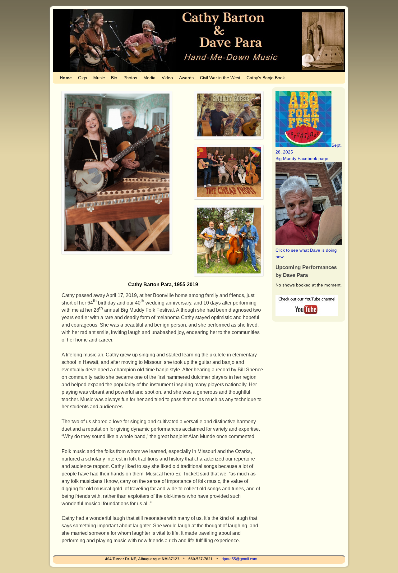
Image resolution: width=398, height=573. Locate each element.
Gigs (82, 77)
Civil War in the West (220, 77)
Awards (186, 77)
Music (99, 77)
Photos (130, 77)
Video (167, 77)
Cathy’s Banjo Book (266, 77)
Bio (114, 77)
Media (149, 77)
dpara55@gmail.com (239, 559)
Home (66, 77)
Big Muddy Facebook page (301, 158)
